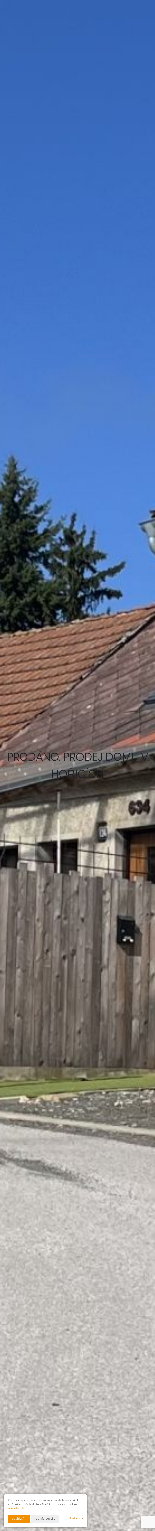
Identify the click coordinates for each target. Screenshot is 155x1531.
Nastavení (76, 1518)
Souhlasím (19, 1518)
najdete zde (16, 1508)
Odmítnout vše (45, 1518)
